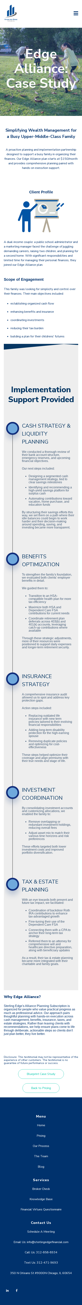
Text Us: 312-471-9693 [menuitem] (41, 1263)
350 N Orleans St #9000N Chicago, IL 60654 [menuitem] (41, 1273)
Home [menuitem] (41, 1125)
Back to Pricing (41, 1088)
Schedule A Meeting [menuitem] (41, 1232)
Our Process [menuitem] (41, 1146)
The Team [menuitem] (41, 1156)
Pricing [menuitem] (41, 1136)
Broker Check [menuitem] (41, 1189)
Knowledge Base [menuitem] (41, 1199)
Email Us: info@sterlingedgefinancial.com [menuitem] (41, 1242)
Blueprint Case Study (41, 1074)
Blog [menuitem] (41, 1167)
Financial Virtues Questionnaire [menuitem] (41, 1209)
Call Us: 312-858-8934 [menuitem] (41, 1252)
